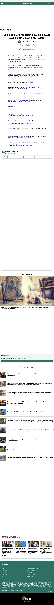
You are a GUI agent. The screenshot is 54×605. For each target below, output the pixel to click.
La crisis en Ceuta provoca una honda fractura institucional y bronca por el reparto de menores (33, 551)
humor (26, 156)
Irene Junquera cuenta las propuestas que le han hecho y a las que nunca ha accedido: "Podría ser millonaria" (29, 439)
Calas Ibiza (50, 0)
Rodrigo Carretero (27, 41)
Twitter (11, 156)
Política (5, 29)
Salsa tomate (44, 0)
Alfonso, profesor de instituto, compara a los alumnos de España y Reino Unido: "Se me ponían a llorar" (29, 393)
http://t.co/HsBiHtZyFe (20, 144)
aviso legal (29, 572)
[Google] (33, 41)
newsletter (4, 574)
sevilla (31, 156)
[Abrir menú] (2, 3)
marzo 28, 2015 (30, 77)
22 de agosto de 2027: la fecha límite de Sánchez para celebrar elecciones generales (28, 412)
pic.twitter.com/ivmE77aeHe (15, 114)
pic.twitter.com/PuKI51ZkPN (32, 87)
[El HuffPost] (27, 3)
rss (2, 576)
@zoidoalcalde (11, 86)
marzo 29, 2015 (24, 88)
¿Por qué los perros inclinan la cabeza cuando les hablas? (21, 449)
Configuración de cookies (32, 568)
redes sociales (18, 156)
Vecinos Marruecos (10, 0)
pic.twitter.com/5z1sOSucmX (35, 93)
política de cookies (31, 570)
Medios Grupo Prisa (27, 601)
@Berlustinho (11, 100)
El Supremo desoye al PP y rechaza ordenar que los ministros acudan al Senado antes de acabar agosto (29, 374)
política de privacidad (31, 574)
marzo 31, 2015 (31, 137)
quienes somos (5, 570)
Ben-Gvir (31, 0)
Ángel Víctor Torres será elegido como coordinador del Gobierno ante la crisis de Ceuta (46, 551)
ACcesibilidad (30, 576)
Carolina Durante (37, 0)
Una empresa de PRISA (27, 598)
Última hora (49, 3)
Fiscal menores (18, 0)
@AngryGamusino (12, 74)
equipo (3, 568)
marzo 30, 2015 (25, 131)
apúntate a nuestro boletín (27, 361)
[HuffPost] (6, 564)
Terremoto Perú (25, 0)
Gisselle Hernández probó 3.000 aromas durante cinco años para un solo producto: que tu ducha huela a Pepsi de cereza (30, 402)
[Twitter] (35, 41)
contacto (4, 572)
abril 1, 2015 (29, 145)
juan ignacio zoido (40, 156)
